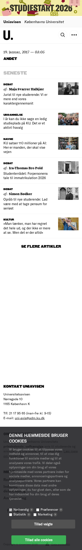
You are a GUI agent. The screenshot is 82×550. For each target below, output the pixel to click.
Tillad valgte (43, 524)
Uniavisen (12, 21)
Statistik (21, 514)
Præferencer (51, 509)
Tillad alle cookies (38, 540)
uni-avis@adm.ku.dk (30, 418)
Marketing (47, 514)
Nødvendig (22, 509)
